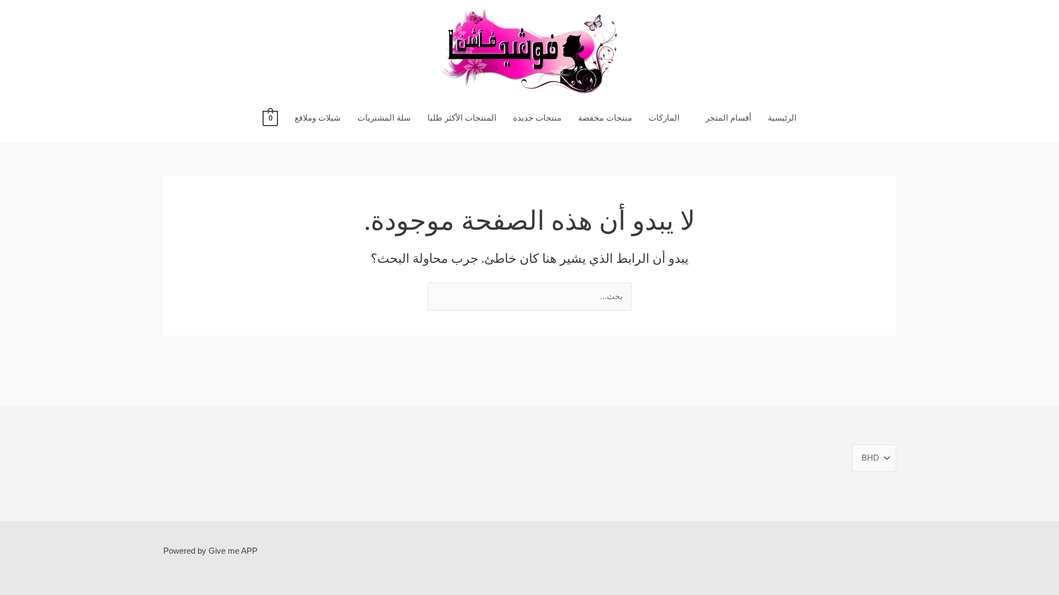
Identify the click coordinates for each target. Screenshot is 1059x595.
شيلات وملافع (318, 117)
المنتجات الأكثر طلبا (461, 117)
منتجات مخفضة (605, 117)
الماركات (664, 117)
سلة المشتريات (384, 117)
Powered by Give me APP (210, 550)
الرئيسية (782, 117)
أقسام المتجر (728, 117)
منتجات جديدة (537, 117)
